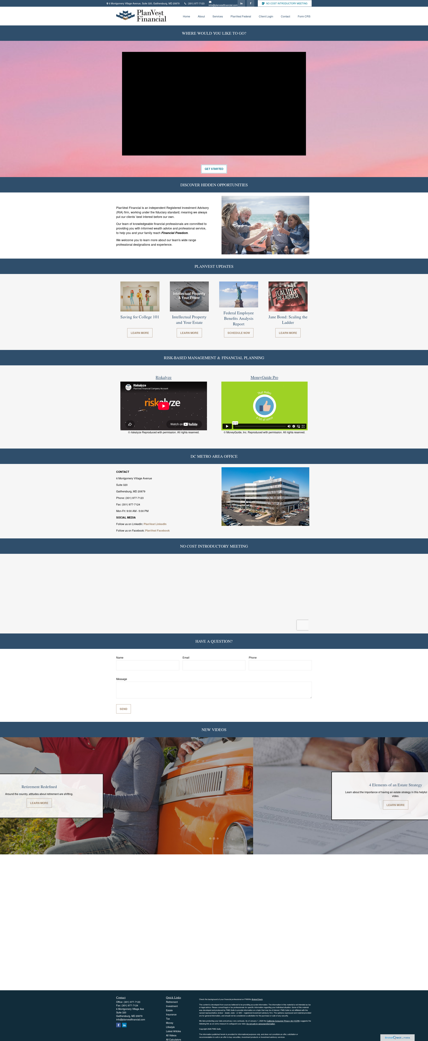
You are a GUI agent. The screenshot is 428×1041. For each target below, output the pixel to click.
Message (121, 679)
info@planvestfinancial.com (223, 5)
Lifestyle (170, 1027)
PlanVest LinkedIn (155, 524)
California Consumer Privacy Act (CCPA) (283, 1020)
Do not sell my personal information (260, 1023)
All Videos (171, 1035)
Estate (169, 1010)
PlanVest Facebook (157, 530)
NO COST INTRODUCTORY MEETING (286, 3)
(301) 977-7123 (196, 3)
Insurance (171, 1014)
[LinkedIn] (241, 3)
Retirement (172, 1002)
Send (123, 709)
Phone (253, 657)
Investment (172, 1006)
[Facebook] (250, 3)
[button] (186, 16)
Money (169, 1022)
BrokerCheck (257, 999)
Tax (168, 1018)
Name (119, 657)
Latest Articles (173, 1031)
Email (186, 657)
